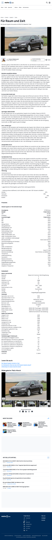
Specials (10, 7)
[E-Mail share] (32, 411)
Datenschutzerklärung (9, 535)
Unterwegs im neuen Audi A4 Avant (11, 366)
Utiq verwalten (44, 535)
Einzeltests (9, 466)
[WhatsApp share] (29, 411)
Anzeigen (44, 518)
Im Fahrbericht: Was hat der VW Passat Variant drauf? (16, 365)
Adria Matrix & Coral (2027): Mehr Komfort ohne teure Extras (17, 461)
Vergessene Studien (11, 483)
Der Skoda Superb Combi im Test (10, 363)
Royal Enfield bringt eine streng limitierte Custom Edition (17, 478)
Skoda (6, 17)
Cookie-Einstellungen (27, 535)
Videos (16, 7)
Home (2, 17)
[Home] (9, 2)
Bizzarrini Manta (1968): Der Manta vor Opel (13, 482)
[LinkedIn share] (26, 411)
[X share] (23, 411)
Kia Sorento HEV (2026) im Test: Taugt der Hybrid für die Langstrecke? (20, 465)
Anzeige (9, 488)
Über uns (43, 515)
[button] (3, 404)
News (2, 7)
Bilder (20, 7)
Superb (11, 17)
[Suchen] (47, 2)
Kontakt (43, 520)
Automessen (26, 7)
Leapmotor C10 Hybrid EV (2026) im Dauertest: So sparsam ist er (18, 474)
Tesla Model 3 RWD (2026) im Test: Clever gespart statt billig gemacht (20, 469)
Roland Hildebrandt (14, 59)
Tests (5, 7)
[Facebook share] (20, 411)
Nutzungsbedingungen (36, 535)
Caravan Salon (10, 462)
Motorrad (9, 479)
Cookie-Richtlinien (17, 535)
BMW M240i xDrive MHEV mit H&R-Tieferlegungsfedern (16, 486)
